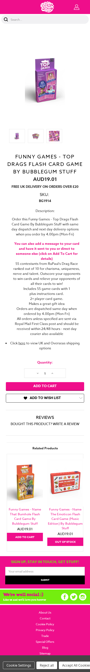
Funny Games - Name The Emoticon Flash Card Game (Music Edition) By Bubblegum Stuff (65, 519)
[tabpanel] (25, 500)
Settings (24, 665)
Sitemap (45, 653)
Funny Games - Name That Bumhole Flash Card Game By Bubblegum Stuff (25, 516)
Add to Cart (25, 537)
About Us (45, 612)
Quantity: (45, 362)
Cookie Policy (45, 624)
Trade (45, 636)
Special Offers (45, 642)
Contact (45, 618)
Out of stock (65, 542)
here (21, 343)
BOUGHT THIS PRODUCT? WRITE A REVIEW (45, 424)
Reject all (47, 665)
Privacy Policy (45, 630)
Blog (45, 647)
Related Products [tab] (45, 448)
